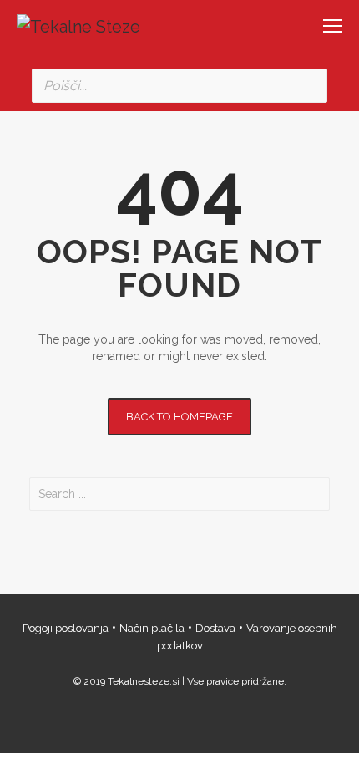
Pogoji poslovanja (66, 628)
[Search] (309, 85)
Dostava (215, 628)
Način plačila (152, 628)
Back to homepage (179, 416)
